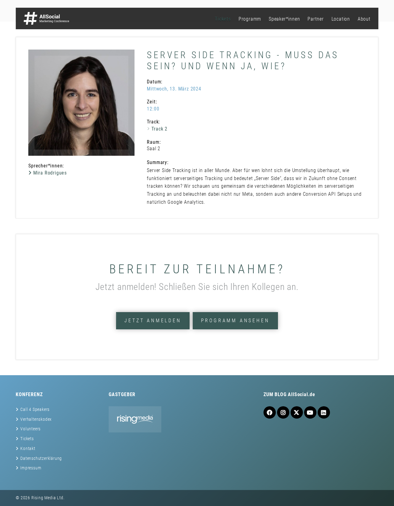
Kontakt (27, 448)
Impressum (30, 467)
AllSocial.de (301, 394)
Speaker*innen (284, 19)
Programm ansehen (235, 320)
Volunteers (30, 428)
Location (341, 19)
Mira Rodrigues (49, 173)
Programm (250, 19)
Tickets (223, 19)
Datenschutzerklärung (41, 458)
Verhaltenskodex (36, 419)
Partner (316, 19)
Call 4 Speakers (35, 409)
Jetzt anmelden (152, 320)
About (364, 19)
